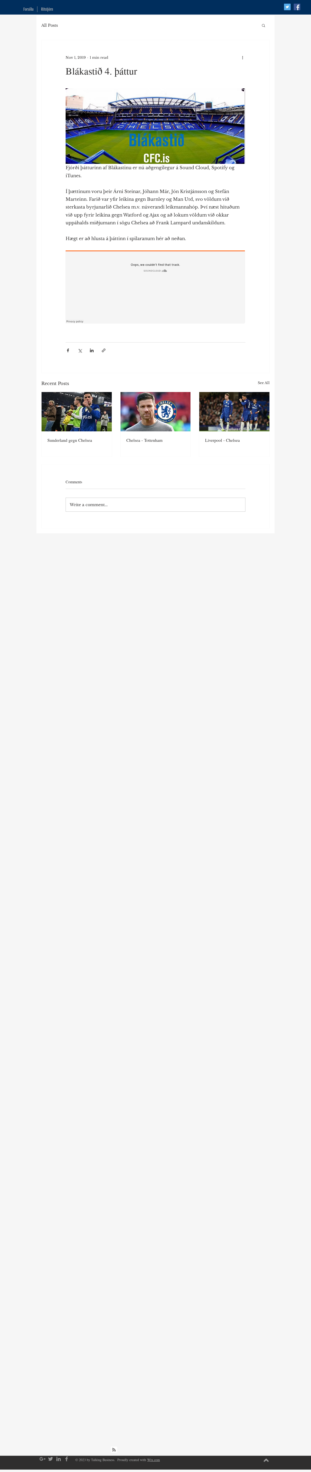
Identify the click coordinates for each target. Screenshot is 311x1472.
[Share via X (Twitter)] (80, 350)
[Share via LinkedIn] (91, 350)
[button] (263, 25)
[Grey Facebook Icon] (66, 1459)
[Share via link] (103, 350)
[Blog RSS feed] (114, 1450)
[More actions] (242, 57)
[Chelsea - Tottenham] (156, 411)
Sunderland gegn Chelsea (69, 440)
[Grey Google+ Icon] (42, 1459)
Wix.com (153, 1459)
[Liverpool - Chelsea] (234, 411)
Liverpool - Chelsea (222, 440)
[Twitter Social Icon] (287, 7)
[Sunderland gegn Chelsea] (77, 411)
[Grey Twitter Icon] (50, 1459)
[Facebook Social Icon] (297, 7)
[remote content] (155, 287)
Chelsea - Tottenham (144, 440)
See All (264, 383)
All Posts (49, 25)
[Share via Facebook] (68, 350)
